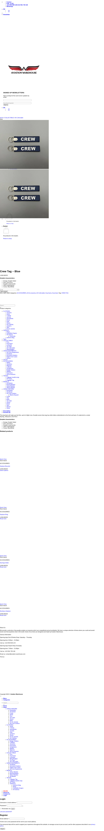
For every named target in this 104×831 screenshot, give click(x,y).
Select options (4, 470)
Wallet (8, 362)
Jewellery (9, 364)
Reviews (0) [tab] (6, 412)
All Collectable (19, 117)
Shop (5, 707)
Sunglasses (9, 368)
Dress (8, 320)
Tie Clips (9, 346)
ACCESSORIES (21, 293)
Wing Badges (10, 349)
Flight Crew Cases (11, 356)
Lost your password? (6, 811)
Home (5, 706)
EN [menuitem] (9, 10)
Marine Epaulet (14, 395)
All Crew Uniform (11, 393)
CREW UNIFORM (8, 389)
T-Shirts (8, 315)
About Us (6, 792)
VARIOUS (6, 330)
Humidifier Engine (11, 333)
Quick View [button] (3, 459)
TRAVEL (5, 376)
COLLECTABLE (8, 340)
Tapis (4, 339)
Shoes (8, 323)
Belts (7, 399)
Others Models (10, 387)
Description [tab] (6, 411)
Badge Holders (10, 370)
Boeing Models (10, 384)
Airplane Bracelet (5, 466)
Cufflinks (9, 367)
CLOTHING (6, 311)
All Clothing (9, 324)
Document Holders (11, 355)
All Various (9, 334)
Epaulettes (9, 390)
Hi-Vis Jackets (10, 329)
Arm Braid (9, 392)
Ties (7, 398)
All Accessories (31, 293)
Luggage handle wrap (12, 377)
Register (3, 828)
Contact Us (6, 794)
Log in (12, 808)
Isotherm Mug (10, 337)
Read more (3, 518)
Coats (8, 396)
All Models (9, 383)
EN (4, 9)
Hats (7, 321)
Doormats (12, 336)
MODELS (6, 381)
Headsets (9, 353)
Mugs (8, 331)
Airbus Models (10, 386)
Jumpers (8, 326)
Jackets (8, 317)
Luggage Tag (10, 380)
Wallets (8, 371)
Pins (7, 342)
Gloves (8, 358)
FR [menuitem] (9, 11)
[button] (6, 14)
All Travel (9, 378)
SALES (5, 359)
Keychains (49, 293)
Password (3, 805)
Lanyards (9, 345)
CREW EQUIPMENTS (9, 351)
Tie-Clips (9, 401)
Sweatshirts (9, 318)
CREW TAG (64, 293)
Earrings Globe (4, 562)
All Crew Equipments (12, 352)
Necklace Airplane (5, 611)
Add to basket (4, 291)
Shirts (8, 314)
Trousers (9, 312)
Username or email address (8, 802)
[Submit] (0, 307)
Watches (8, 365)
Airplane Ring (4, 514)
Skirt (7, 327)
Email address (4, 818)
